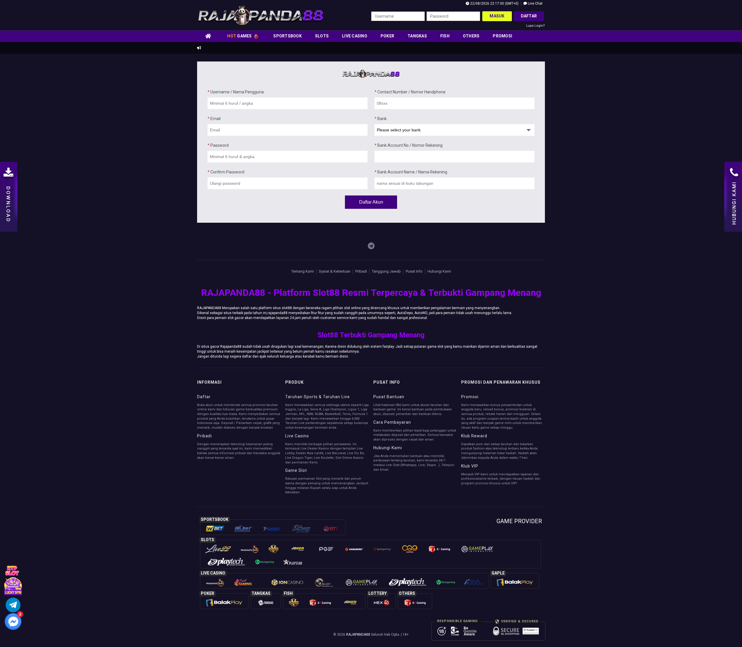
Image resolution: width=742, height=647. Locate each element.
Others (471, 36)
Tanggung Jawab (386, 271)
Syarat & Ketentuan (334, 271)
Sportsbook (287, 36)
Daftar (529, 16)
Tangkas (417, 36)
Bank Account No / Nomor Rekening (408, 145)
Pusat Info (414, 271)
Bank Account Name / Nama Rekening (410, 172)
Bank (380, 118)
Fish (445, 36)
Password (218, 145)
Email (214, 118)
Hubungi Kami (439, 271)
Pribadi (361, 271)
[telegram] (371, 246)
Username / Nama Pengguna (236, 92)
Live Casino (354, 36)
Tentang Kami (302, 271)
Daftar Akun (371, 202)
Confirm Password (226, 172)
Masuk (497, 16)
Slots (322, 36)
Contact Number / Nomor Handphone (409, 92)
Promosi (502, 36)
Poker (387, 36)
